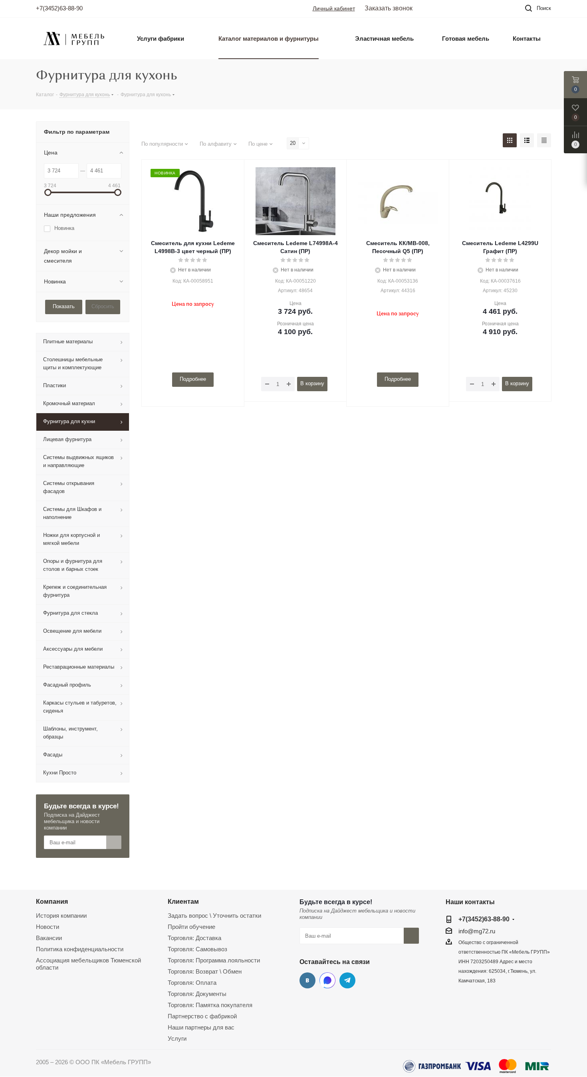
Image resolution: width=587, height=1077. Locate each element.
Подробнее (193, 379)
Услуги (177, 1038)
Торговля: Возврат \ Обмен (205, 971)
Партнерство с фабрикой (202, 1016)
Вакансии (49, 937)
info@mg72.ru (476, 931)
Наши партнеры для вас (201, 1027)
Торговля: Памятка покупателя (210, 1005)
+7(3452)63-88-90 (59, 8)
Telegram (347, 980)
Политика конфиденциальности (79, 949)
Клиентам (183, 901)
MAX (327, 980)
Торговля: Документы (197, 993)
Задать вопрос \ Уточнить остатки (214, 915)
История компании (61, 915)
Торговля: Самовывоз (197, 949)
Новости (47, 926)
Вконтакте (307, 980)
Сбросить (102, 306)
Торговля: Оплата (192, 982)
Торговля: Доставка (194, 937)
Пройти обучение (191, 926)
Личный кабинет (334, 8)
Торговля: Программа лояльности (214, 960)
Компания (52, 901)
